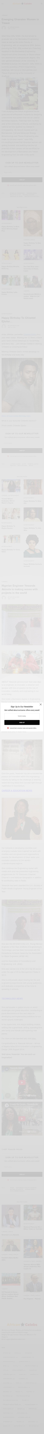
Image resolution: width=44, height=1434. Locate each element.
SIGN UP (22, 722)
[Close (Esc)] (41, 705)
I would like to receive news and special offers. (23, 728)
